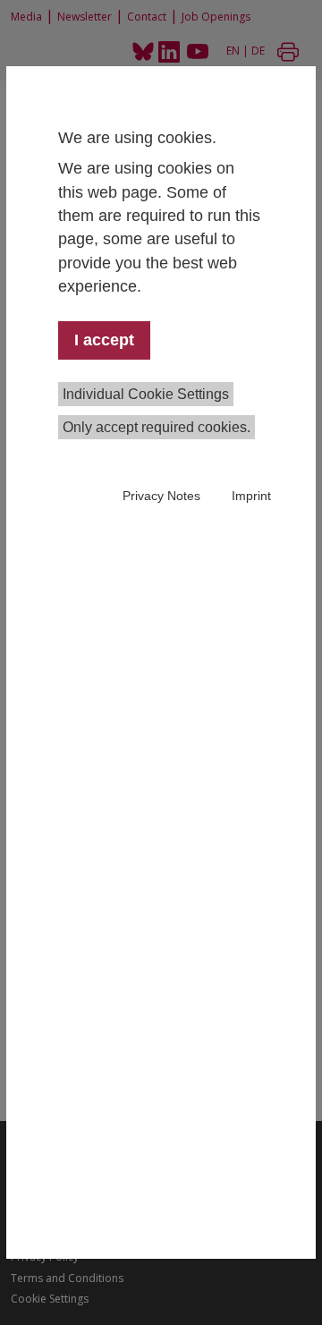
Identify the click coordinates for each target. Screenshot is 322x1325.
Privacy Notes (161, 495)
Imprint (251, 495)
